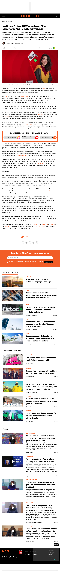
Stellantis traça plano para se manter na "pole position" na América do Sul (41, 530)
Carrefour (29, 124)
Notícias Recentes (10, 273)
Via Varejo (52, 191)
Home (4, 21)
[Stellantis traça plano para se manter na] (12, 531)
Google (7, 116)
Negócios (10, 21)
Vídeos (5, 429)
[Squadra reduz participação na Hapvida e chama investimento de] (12, 338)
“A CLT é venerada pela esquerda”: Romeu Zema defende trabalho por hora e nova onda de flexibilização (40, 507)
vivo (44, 89)
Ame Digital (41, 163)
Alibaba (18, 155)
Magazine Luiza (41, 191)
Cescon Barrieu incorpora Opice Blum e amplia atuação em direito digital (41, 372)
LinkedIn (45, 224)
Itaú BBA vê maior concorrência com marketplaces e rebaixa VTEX (41, 358)
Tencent (24, 155)
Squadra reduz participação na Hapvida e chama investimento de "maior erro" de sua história (40, 338)
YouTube (40, 114)
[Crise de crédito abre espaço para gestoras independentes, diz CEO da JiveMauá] (12, 484)
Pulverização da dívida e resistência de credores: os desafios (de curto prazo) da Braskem (40, 324)
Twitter (52, 224)
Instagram (8, 226)
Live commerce (34, 237)
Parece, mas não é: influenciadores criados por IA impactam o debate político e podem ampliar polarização (41, 461)
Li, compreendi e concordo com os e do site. (26, 262)
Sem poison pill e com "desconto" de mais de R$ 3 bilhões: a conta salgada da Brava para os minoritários (41, 386)
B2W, (26, 237)
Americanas (24, 96)
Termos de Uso (28, 261)
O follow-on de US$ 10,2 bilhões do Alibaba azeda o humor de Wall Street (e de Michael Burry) (41, 401)
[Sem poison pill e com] (13, 386)
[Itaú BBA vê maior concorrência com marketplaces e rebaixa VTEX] (13, 359)
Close (48, 282)
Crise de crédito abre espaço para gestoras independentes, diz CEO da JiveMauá (40, 484)
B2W (6, 96)
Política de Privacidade (37, 261)
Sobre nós (28, 551)
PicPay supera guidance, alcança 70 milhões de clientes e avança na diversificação (41, 415)
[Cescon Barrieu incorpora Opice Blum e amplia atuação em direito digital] (13, 373)
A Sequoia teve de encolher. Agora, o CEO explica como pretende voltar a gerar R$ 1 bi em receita (41, 438)
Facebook (36, 224)
